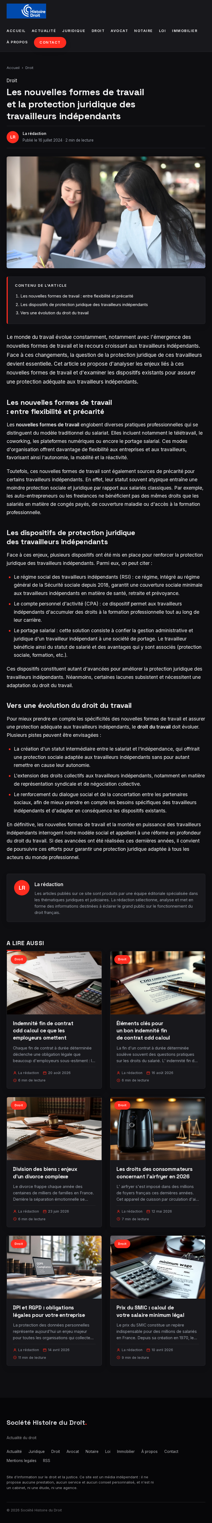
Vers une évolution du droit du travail (54, 312)
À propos (17, 42)
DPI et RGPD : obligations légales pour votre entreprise (49, 1311)
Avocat (119, 31)
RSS (46, 1460)
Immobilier (184, 31)
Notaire (143, 31)
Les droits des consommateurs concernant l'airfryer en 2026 (154, 1173)
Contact (50, 42)
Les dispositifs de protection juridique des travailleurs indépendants (84, 304)
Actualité (44, 31)
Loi (162, 31)
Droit (98, 31)
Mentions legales (21, 1460)
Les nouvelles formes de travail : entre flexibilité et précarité (76, 296)
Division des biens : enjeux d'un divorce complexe (45, 1173)
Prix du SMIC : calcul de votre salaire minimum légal (150, 1311)
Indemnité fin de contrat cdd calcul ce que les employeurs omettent (43, 1030)
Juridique (74, 31)
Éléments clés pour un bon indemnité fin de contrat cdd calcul (143, 1030)
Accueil (16, 31)
